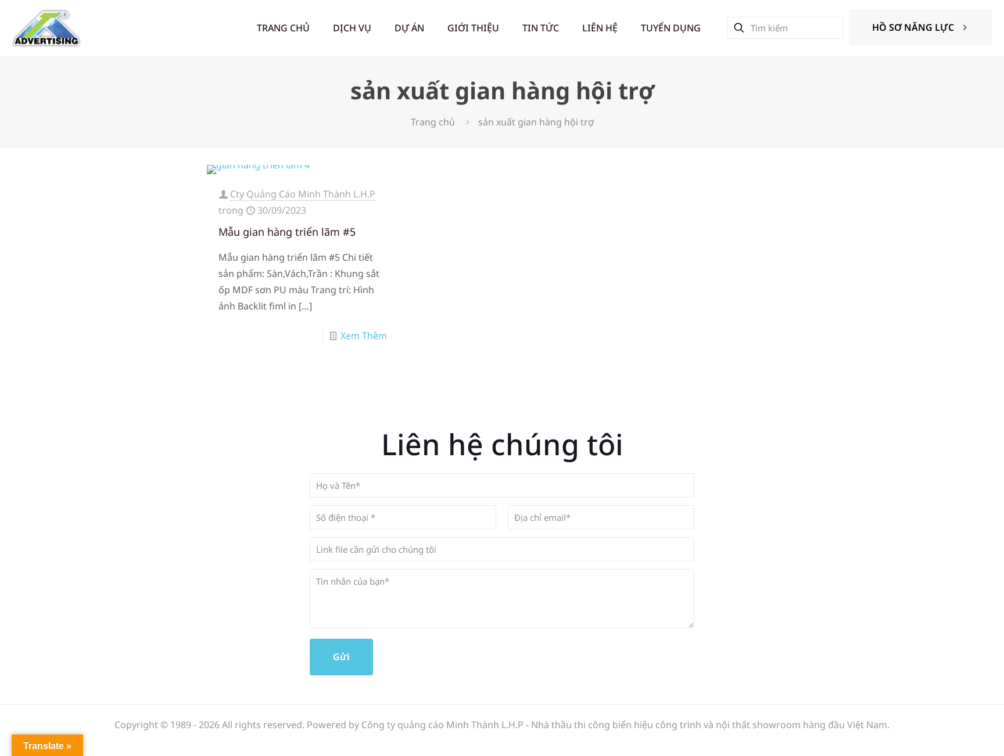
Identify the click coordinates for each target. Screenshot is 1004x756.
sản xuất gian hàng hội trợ (536, 122)
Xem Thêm (363, 335)
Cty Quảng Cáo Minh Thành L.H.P (302, 194)
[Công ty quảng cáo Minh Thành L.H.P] (46, 27)
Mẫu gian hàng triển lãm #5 (287, 232)
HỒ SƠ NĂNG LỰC (913, 27)
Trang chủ (433, 122)
